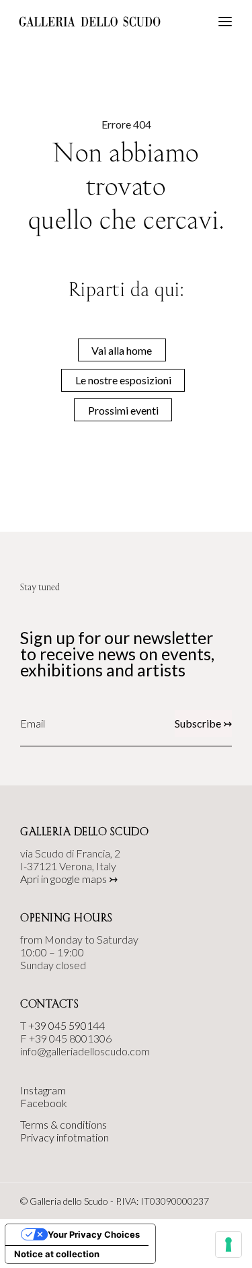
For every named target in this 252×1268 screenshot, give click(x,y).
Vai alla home (121, 350)
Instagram (43, 1090)
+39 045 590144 (66, 1025)
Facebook (43, 1102)
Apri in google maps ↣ (69, 878)
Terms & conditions (63, 1124)
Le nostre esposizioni (123, 380)
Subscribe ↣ (203, 723)
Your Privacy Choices (94, 1234)
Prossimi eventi (123, 410)
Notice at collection (56, 1253)
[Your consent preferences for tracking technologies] (228, 1244)
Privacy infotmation (64, 1137)
